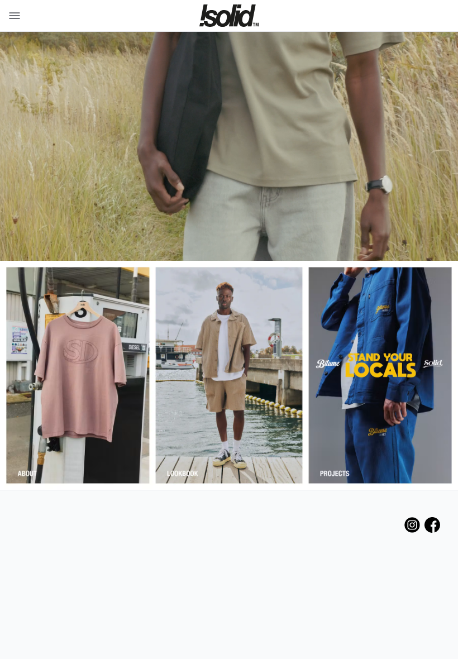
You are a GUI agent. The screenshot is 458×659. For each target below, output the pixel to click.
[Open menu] (12, 15)
